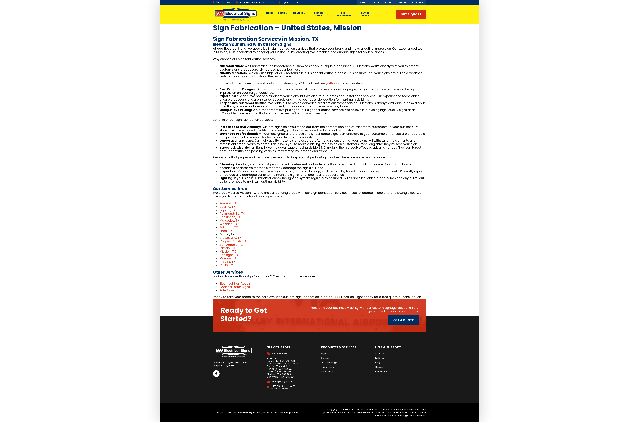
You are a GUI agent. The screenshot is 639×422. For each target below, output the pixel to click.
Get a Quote (403, 320)
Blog (377, 362)
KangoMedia (291, 412)
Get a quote (411, 14)
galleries (333, 82)
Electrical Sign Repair (235, 283)
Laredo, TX (227, 248)
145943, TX (227, 262)
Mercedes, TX (229, 220)
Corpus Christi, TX (233, 241)
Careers (379, 367)
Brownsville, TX (230, 238)
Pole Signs (227, 290)
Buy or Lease (327, 367)
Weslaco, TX (229, 224)
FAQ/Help (379, 358)
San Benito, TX (230, 217)
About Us (379, 353)
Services (325, 358)
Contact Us (381, 372)
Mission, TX (228, 251)
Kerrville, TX (228, 203)
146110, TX (226, 265)
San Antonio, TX (231, 245)
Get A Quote (327, 372)
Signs (324, 353)
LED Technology (329, 362)
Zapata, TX (228, 210)
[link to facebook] (216, 373)
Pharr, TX (226, 231)
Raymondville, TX (232, 213)
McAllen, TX (228, 258)
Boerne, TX (227, 207)
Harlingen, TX (229, 255)
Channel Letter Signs (235, 287)
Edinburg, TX (229, 227)
